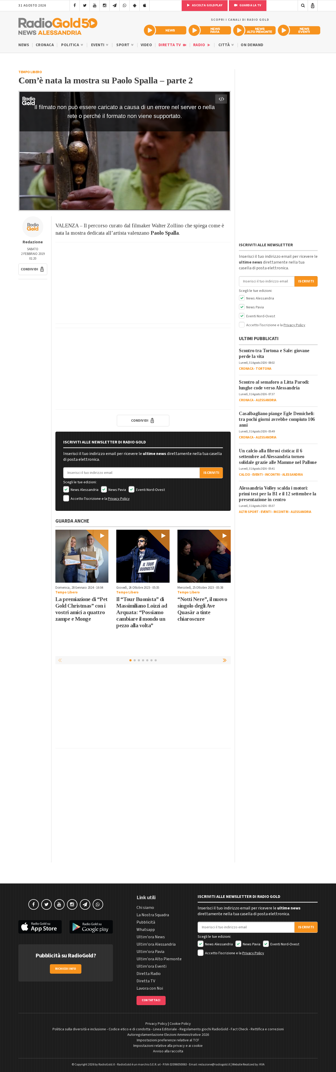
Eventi (98, 45)
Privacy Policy (119, 498)
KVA (262, 1064)
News (23, 45)
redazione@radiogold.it (214, 1064)
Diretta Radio (148, 974)
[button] (32, 269)
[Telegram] (114, 5)
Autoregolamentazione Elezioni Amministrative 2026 (168, 1034)
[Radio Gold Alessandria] (57, 25)
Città (224, 45)
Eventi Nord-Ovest (150, 489)
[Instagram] (104, 5)
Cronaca (45, 45)
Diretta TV (170, 45)
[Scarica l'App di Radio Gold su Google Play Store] (91, 927)
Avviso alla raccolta (168, 1051)
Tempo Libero (30, 72)
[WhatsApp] (124, 5)
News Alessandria (84, 489)
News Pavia (117, 489)
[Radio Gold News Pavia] (209, 30)
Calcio (244, 474)
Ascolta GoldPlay (206, 5)
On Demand (252, 45)
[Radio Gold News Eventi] (299, 30)
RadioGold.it (106, 1064)
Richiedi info (65, 969)
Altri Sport (249, 512)
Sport (123, 45)
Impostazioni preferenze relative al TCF (168, 1040)
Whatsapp (145, 929)
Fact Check (239, 1029)
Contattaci (151, 1000)
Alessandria (266, 400)
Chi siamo (145, 907)
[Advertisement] (143, 283)
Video (146, 45)
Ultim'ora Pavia (150, 952)
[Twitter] (85, 5)
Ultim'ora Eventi (151, 966)
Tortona (263, 368)
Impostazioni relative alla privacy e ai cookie (168, 1045)
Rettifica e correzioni (267, 1029)
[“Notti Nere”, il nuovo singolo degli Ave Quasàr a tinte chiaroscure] (204, 556)
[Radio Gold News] (165, 30)
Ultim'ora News (150, 937)
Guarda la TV (250, 5)
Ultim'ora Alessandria (156, 944)
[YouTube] (94, 5)
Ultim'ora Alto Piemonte (159, 959)
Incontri (272, 474)
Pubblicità (145, 922)
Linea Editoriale (165, 1029)
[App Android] (134, 5)
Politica (70, 45)
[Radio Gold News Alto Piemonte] (254, 30)
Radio (199, 45)
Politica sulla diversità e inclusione (79, 1029)
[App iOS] (144, 5)
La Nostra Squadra (152, 915)
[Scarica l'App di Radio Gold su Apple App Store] (40, 927)
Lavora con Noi (149, 988)
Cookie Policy (180, 1023)
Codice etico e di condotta (129, 1029)
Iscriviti (211, 472)
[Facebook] (75, 5)
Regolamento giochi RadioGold (204, 1029)
